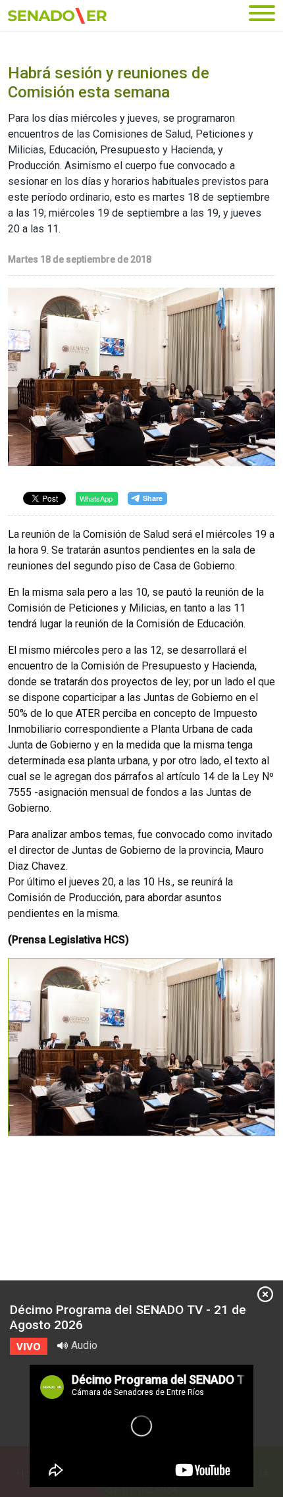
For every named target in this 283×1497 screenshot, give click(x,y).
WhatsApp (96, 498)
